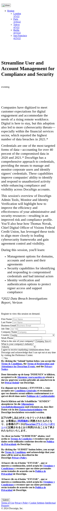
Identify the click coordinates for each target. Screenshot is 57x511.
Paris (17, 20)
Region (10, 10)
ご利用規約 (22, 421)
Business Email (8, 325)
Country (5, 335)
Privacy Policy (19, 457)
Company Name (9, 332)
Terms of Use (7, 503)
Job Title (5, 328)
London (17, 15)
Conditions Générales (26, 390)
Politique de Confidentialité (41, 396)
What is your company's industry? (17, 344)
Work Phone (7, 338)
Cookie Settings (37, 503)
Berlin (17, 31)
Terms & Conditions (11, 363)
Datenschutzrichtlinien (30, 409)
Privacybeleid (12, 382)
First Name (6, 319)
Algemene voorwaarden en (31, 377)
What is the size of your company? (17, 341)
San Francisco (20, 37)
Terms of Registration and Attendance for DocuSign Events (27, 365)
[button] (5, 500)
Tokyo (16, 26)
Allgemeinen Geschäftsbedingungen (17, 405)
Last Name (6, 322)
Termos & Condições (21, 438)
